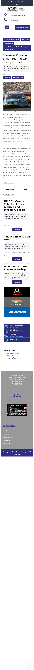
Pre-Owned (6, 440)
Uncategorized (8, 43)
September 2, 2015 (14, 274)
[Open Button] (7, 27)
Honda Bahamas (8, 437)
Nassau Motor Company (11, 39)
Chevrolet (25, 39)
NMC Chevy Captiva (13, 354)
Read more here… (8, 183)
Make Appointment (23, 28)
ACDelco (5, 431)
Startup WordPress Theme (11, 452)
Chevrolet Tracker (12, 358)
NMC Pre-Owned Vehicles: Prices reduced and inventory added (14, 205)
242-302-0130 (14, 20)
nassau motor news (12, 216)
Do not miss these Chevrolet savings (15, 268)
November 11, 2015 (15, 214)
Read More (18, 230)
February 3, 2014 (14, 244)
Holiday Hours (11, 356)
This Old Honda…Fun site (17, 238)
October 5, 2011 (12, 66)
